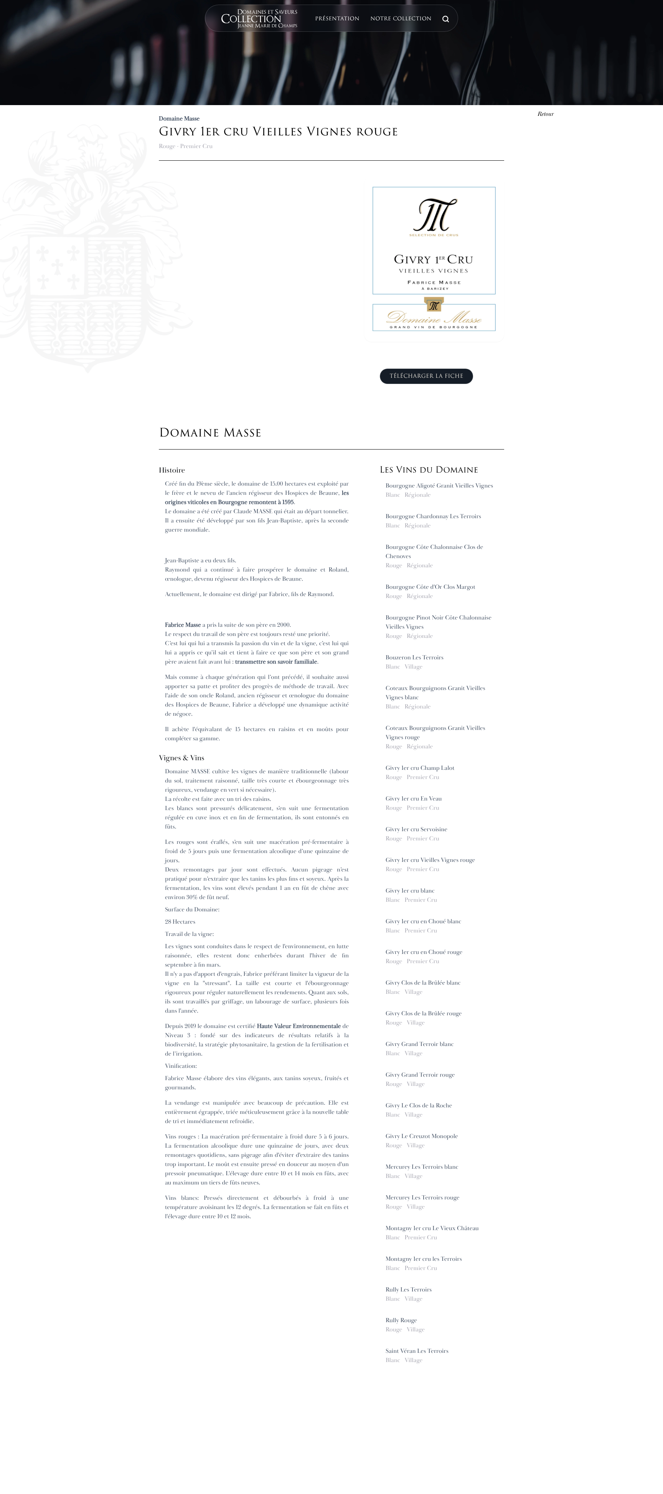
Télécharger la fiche (426, 376)
